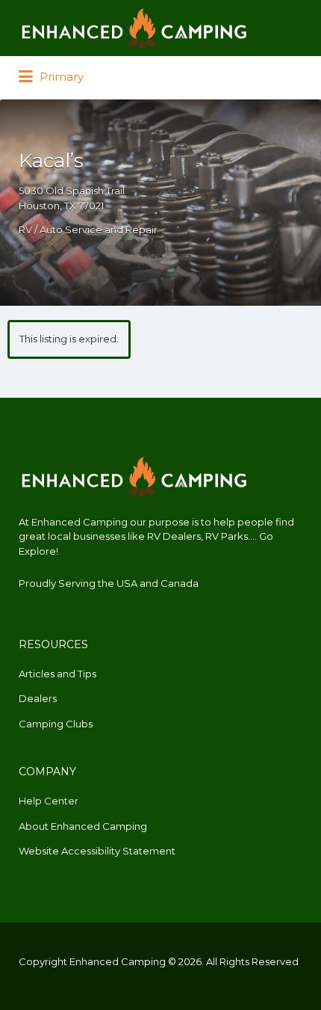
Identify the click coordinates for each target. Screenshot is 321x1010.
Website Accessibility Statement (97, 851)
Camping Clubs (56, 724)
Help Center (48, 801)
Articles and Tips (57, 674)
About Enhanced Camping (83, 826)
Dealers (38, 698)
